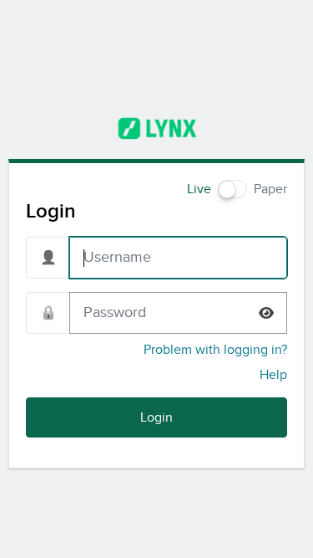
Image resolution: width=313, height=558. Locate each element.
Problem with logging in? (215, 349)
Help (273, 374)
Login (156, 417)
